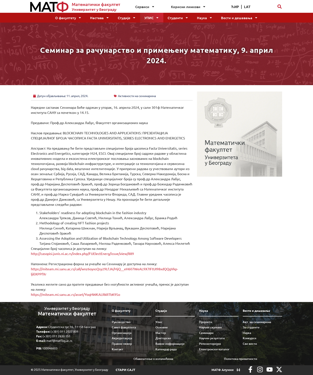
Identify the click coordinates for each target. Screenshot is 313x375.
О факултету (65, 17)
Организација (121, 333)
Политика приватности (240, 359)
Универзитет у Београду (94, 9)
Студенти (175, 17)
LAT (247, 7)
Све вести (250, 344)
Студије (124, 17)
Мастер (160, 333)
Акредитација (122, 338)
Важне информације (170, 344)
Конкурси (249, 338)
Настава (97, 17)
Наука (202, 17)
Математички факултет (96, 4)
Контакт (117, 349)
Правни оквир (122, 344)
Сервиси (142, 6)
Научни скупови (210, 327)
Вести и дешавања (236, 17)
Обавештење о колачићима (153, 359)
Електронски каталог (214, 349)
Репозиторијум (210, 344)
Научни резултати (212, 338)
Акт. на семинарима (257, 322)
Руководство (121, 322)
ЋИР (235, 7)
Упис (149, 17)
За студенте (251, 327)
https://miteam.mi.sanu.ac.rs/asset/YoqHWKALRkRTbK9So (75, 294)
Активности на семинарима (137, 96)
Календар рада (166, 349)
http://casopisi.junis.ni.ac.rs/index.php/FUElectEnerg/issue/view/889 (82, 253)
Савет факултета (124, 327)
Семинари (206, 333)
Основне (161, 327)
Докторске (163, 338)
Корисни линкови (185, 6)
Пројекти (205, 322)
